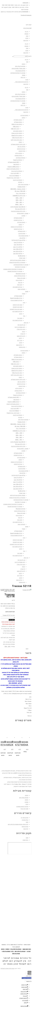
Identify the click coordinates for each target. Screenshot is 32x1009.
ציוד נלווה (23, 77)
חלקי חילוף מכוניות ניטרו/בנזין (18, 211)
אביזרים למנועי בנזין (17, 320)
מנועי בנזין (19, 318)
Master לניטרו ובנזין (14, 175)
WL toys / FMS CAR (20, 191)
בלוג (12, 951)
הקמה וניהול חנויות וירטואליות (7, 968)
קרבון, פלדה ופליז (21, 329)
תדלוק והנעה (19, 345)
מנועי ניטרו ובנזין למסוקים (16, 309)
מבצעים (26, 34)
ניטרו (24, 302)
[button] (26, 978)
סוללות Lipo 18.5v (17, 251)
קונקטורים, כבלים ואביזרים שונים (17, 262)
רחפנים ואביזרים (21, 222)
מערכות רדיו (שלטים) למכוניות (15, 271)
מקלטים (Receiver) (20, 274)
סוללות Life (22, 238)
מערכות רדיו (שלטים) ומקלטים (17, 73)
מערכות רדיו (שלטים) (20, 267)
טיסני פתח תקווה (27, 949)
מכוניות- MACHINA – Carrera (17, 189)
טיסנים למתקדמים (17, 131)
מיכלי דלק (19, 340)
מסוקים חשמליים (18, 218)
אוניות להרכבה (21, 233)
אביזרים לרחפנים (18, 229)
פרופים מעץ (16, 164)
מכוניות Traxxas (21, 187)
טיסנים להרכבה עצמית (16, 133)
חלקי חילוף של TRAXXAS (19, 195)
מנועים (23, 75)
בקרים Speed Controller (16, 298)
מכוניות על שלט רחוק (20, 66)
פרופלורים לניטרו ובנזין (16, 171)
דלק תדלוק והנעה (21, 336)
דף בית (26, 31)
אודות (26, 38)
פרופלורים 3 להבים (17, 180)
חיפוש (29, 56)
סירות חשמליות (21, 231)
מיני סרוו (20, 282)
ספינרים (20, 182)
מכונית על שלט (16, 953)
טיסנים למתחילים (18, 120)
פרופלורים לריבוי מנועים (16, 227)
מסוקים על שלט (6, 951)
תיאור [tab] (27, 649)
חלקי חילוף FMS (15, 129)
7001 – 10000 (18, 204)
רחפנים (20, 224)
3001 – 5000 (19, 200)
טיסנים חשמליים (18, 122)
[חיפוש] (12, 56)
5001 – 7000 (19, 202)
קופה (27, 36)
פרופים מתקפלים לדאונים (13, 169)
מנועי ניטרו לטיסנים (17, 305)
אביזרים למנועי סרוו (17, 287)
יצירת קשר (25, 40)
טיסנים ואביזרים (24, 115)
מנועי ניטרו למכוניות (17, 307)
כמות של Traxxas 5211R (9, 615)
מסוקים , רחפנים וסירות (22, 213)
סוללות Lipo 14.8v (17, 249)
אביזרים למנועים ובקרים (16, 300)
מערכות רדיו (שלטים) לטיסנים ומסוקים (12, 269)
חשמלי (23, 294)
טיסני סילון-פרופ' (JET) (16, 140)
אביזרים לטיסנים (21, 149)
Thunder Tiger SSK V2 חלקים (17, 207)
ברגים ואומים (22, 347)
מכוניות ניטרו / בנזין (20, 193)
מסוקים (23, 216)
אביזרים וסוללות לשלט (19, 276)
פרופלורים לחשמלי (17, 160)
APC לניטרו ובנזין (15, 173)
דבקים (23, 331)
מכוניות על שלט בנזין (15, 949)
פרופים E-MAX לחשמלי (13, 167)
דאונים (20, 142)
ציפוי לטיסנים (22, 151)
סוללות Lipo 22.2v (17, 253)
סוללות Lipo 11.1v (17, 247)
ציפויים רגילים (18, 153)
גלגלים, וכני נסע (21, 146)
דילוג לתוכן (28, 976)
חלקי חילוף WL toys (20, 209)
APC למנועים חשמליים (13, 162)
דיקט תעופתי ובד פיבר (20, 327)
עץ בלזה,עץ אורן (21, 325)
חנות (27, 62)
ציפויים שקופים (18, 155)
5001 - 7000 (7, 646)
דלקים (20, 338)
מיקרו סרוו (19, 285)
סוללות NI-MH (21, 256)
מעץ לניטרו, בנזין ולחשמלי (13, 178)
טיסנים (23, 64)
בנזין (24, 316)
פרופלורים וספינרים (20, 158)
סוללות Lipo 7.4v (18, 245)
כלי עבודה (22, 334)
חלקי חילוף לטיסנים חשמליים (18, 144)
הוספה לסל (11, 619)
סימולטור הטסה (21, 289)
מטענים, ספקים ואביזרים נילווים (17, 260)
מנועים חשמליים (18, 296)
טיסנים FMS (16, 126)
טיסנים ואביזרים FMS (17, 124)
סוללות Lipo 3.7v (18, 242)
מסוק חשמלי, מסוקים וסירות (18, 68)
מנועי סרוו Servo (21, 278)
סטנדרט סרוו (19, 280)
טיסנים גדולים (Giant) (16, 135)
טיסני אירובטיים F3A (17, 138)
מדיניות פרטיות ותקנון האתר (21, 82)
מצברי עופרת (22, 258)
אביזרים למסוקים (18, 220)
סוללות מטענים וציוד (20, 71)
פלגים (20, 314)
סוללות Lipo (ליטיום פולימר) (18, 240)
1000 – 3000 (19, 198)
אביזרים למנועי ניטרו (17, 311)
